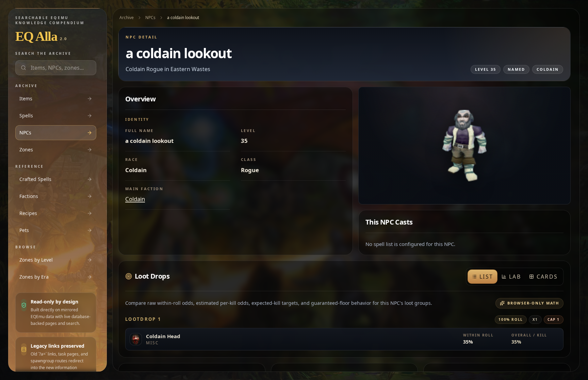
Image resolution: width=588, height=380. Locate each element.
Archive (126, 17)
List (486, 276)
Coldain (135, 199)
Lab (515, 276)
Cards (547, 276)
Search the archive (43, 53)
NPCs (150, 17)
